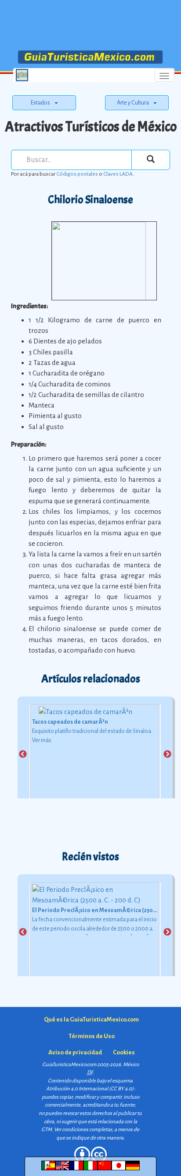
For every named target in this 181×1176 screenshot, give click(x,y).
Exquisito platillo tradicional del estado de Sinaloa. (92, 731)
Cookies (124, 1052)
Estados (40, 103)
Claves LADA (118, 174)
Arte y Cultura (133, 103)
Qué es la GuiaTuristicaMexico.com (91, 1019)
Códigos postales (77, 174)
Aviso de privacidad (75, 1052)
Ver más (41, 740)
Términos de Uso (92, 1036)
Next (167, 754)
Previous (22, 754)
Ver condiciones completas (83, 1130)
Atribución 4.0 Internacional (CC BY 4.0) (90, 1089)
